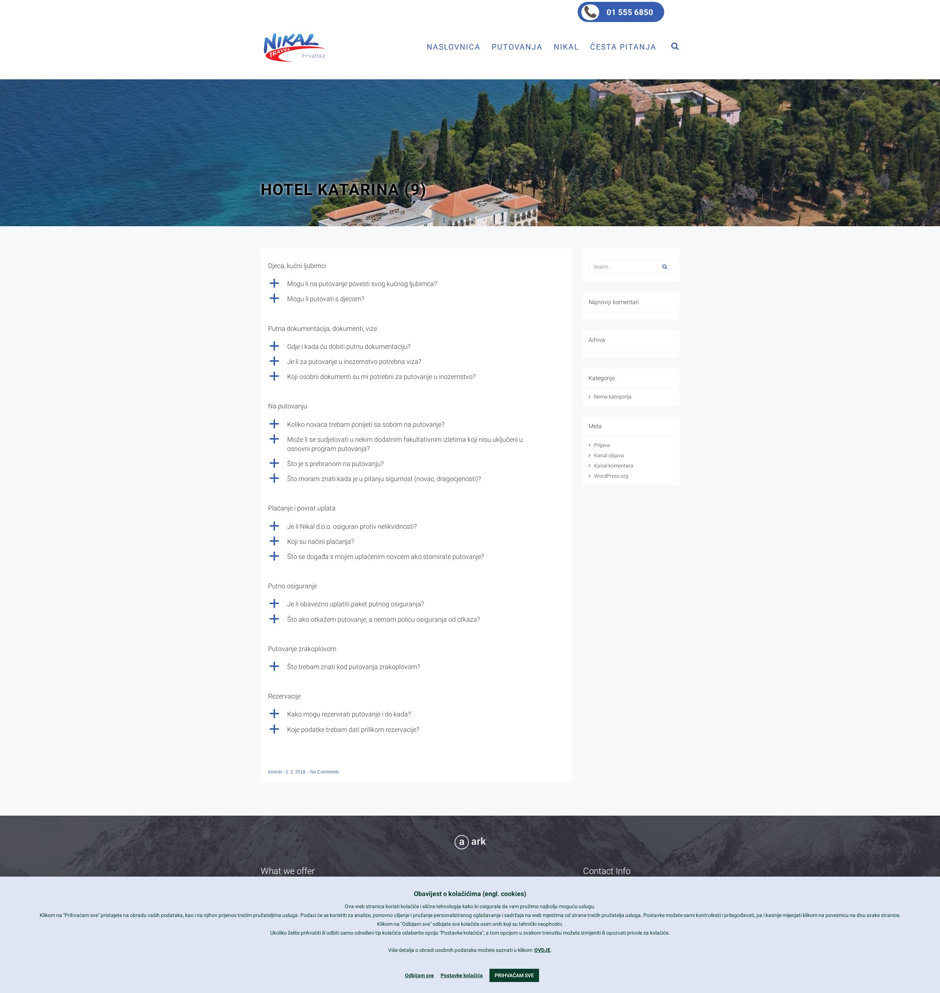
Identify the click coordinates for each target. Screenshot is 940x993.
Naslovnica (454, 46)
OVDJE (542, 950)
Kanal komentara (613, 466)
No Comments (324, 771)
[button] (416, 283)
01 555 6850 (630, 12)
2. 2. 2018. (297, 771)
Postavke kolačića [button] (462, 975)
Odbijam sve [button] (419, 975)
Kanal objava (609, 455)
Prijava (602, 445)
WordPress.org (611, 476)
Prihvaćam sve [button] (514, 975)
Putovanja (517, 46)
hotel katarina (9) (344, 189)
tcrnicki (275, 771)
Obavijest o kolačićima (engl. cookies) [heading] (470, 894)
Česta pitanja (623, 46)
